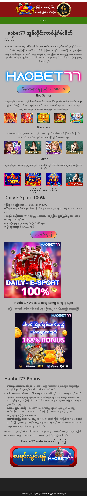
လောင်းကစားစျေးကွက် (52, 46)
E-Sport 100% (40, 204)
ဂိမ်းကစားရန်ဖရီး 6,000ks (43, 89)
